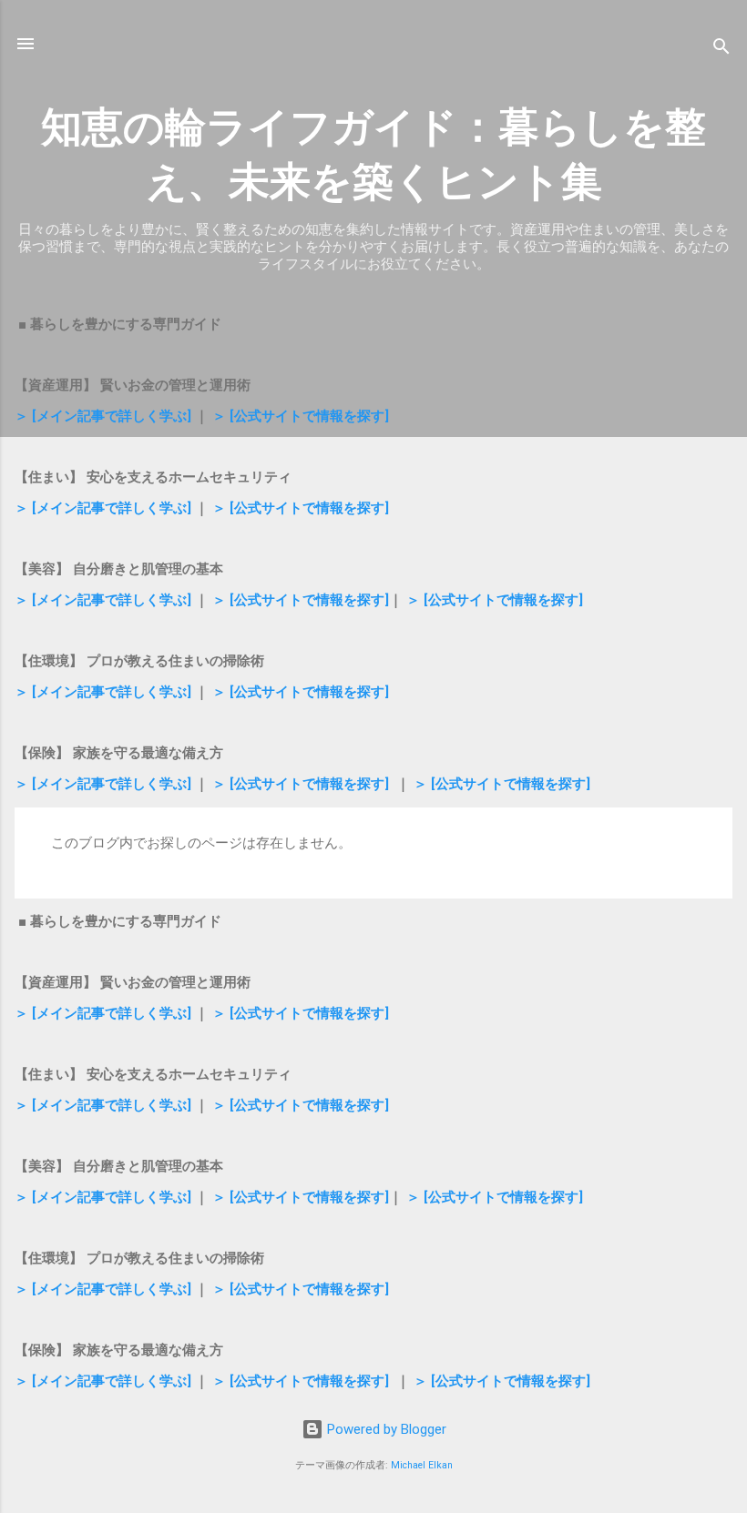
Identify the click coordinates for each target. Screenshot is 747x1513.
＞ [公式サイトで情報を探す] (300, 416)
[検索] (721, 49)
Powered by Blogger (384, 1429)
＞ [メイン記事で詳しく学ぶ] (103, 416)
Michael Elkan (422, 1465)
